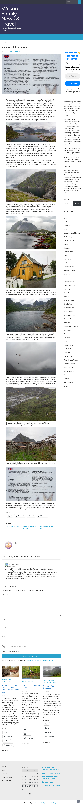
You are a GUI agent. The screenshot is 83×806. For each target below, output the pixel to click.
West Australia (68, 382)
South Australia (68, 349)
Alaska (66, 222)
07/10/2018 (47, 691)
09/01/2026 (5, 695)
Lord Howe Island (69, 285)
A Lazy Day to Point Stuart (31, 686)
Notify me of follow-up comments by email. (14, 647)
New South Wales (69, 300)
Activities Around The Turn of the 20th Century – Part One (10, 688)
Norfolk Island (68, 311)
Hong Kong (67, 274)
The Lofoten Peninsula (12, 526)
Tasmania (67, 352)
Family (66, 263)
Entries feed (5, 774)
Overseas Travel (69, 319)
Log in (3, 771)
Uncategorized (68, 367)
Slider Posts (67, 341)
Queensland (67, 330)
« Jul (29, 794)
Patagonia (67, 323)
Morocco (66, 296)
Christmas (67, 248)
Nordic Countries (15, 51)
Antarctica (67, 226)
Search (66, 199)
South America (68, 345)
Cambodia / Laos (69, 240)
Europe (66, 255)
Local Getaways (69, 282)
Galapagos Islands (69, 270)
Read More (5, 750)
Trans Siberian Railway (71, 360)
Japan (66, 278)
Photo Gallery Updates (50, 682)
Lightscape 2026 (47, 782)
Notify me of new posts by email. (11, 652)
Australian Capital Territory (72, 233)
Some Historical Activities (51, 785)
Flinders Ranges (69, 267)
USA (65, 375)
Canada (66, 244)
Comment (5, 594)
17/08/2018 (5, 51)
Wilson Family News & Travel (11, 16)
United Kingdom (69, 371)
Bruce (17, 543)
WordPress (35, 803)
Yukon (66, 386)
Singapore (67, 338)
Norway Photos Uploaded (49, 687)
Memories (67, 289)
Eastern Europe (69, 252)
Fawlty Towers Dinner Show (51, 773)
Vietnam (66, 379)
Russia (66, 334)
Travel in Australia (69, 364)
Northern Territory (70, 315)
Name (4, 619)
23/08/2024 (26, 691)
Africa (65, 218)
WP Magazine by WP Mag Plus (49, 803)
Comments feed (7, 777)
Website (4, 637)
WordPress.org (6, 780)
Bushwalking (68, 237)
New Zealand (68, 304)
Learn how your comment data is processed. (40, 660)
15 (35, 780)
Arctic (65, 229)
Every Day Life (6, 680)
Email (4, 628)
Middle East (67, 293)
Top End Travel (68, 356)
